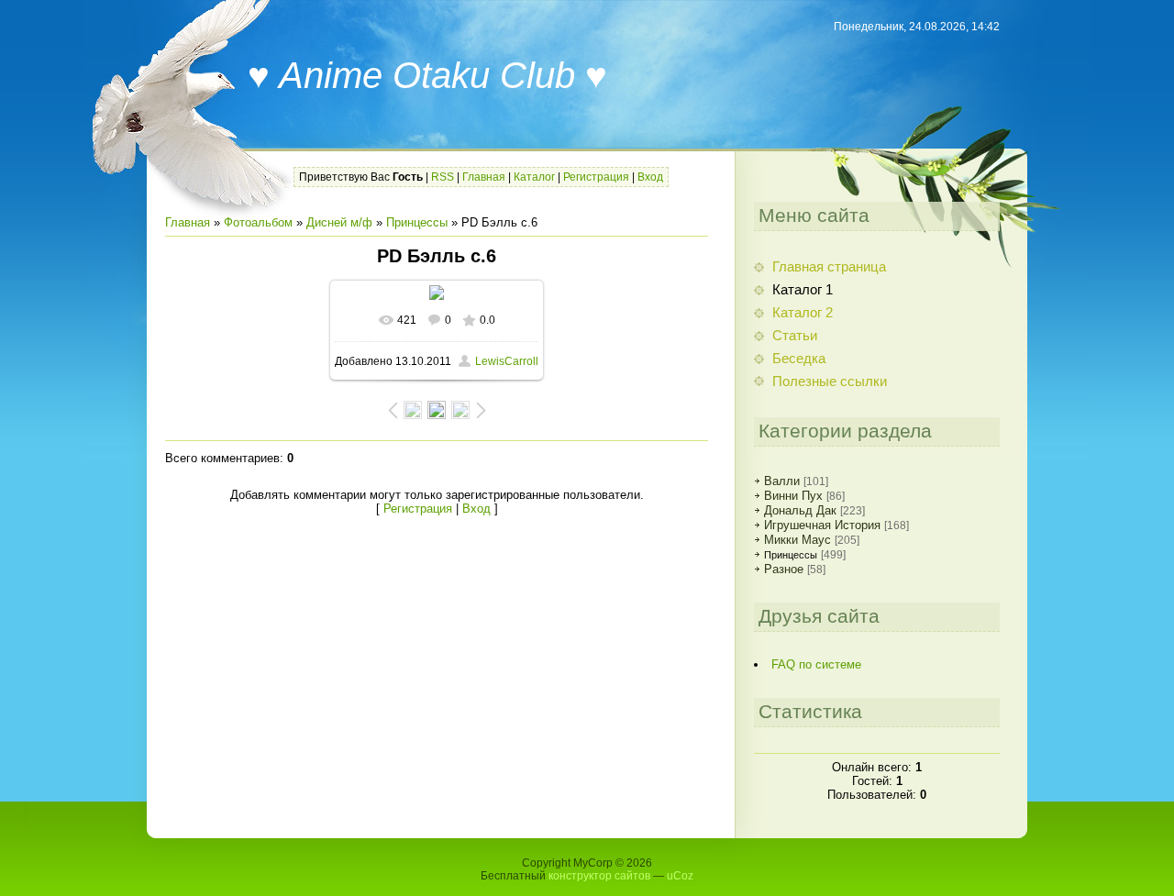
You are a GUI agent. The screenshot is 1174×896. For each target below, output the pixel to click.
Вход (650, 177)
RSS (442, 177)
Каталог (534, 177)
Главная (483, 177)
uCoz (680, 875)
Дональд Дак (800, 510)
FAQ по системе (816, 664)
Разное (783, 569)
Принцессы (417, 222)
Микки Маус (797, 540)
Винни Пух (793, 496)
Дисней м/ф (339, 222)
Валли (782, 481)
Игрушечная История (822, 525)
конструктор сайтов (599, 875)
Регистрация (596, 177)
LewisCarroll (506, 361)
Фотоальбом (258, 222)
